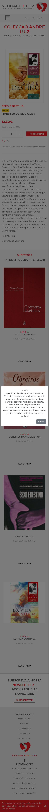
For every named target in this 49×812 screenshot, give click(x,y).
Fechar (41, 421)
